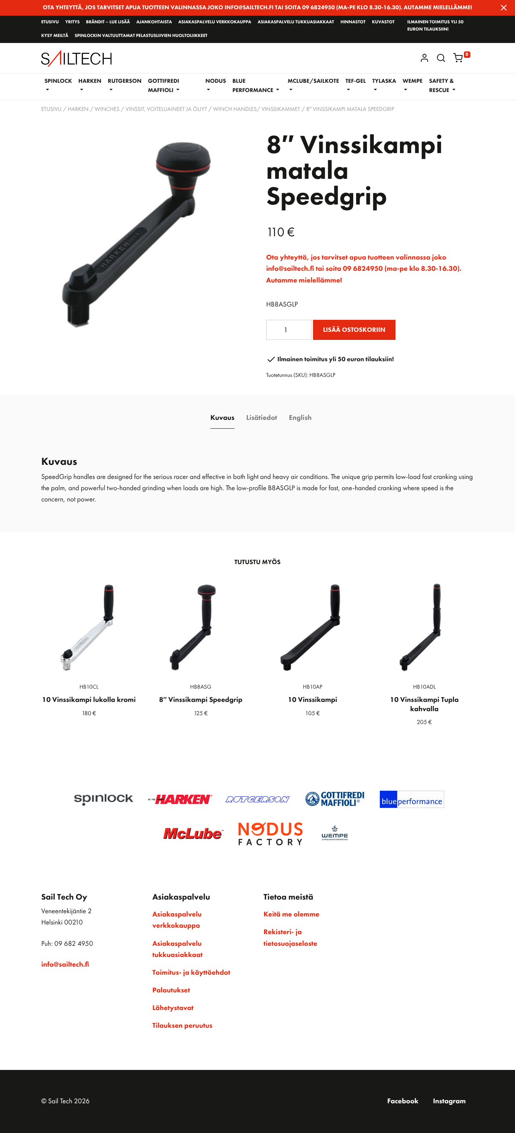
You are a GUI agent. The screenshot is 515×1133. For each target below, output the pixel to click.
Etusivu (50, 22)
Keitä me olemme (291, 914)
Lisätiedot (261, 417)
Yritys (72, 22)
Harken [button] (89, 81)
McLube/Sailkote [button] (313, 81)
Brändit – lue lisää (108, 22)
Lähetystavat (173, 1008)
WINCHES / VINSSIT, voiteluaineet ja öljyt (151, 109)
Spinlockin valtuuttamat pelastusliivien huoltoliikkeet (140, 36)
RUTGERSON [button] (125, 81)
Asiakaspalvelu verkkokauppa (214, 22)
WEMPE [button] (412, 81)
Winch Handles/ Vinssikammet (256, 109)
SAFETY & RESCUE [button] (441, 86)
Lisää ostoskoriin (354, 329)
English (300, 417)
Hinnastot (352, 22)
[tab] (222, 418)
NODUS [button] (216, 81)
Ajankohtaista (154, 22)
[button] (441, 58)
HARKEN (78, 109)
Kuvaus (222, 417)
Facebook (402, 1101)
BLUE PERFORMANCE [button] (254, 86)
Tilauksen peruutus (182, 1025)
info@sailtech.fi (65, 964)
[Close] (503, 7)
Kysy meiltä (54, 36)
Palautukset (171, 990)
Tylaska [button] (384, 81)
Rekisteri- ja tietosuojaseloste (290, 938)
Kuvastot (383, 22)
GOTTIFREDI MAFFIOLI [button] (163, 86)
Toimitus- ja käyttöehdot (191, 972)
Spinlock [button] (58, 81)
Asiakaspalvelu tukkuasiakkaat (296, 22)
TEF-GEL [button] (356, 81)
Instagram (449, 1101)
